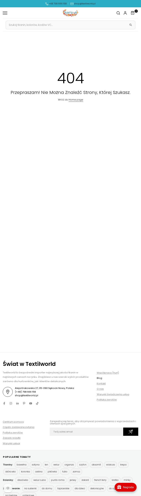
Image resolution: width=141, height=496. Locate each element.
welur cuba (39, 480)
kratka (115, 480)
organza (69, 464)
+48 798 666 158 (57, 3)
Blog (99, 378)
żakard (85, 480)
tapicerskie (63, 488)
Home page (76, 99)
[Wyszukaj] (130, 25)
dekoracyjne (97, 488)
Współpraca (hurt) (108, 372)
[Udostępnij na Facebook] (4, 403)
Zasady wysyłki (12, 438)
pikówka (52, 471)
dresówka (22, 480)
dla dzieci (80, 488)
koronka (25, 471)
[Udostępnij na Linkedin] (17, 403)
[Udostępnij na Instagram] (10, 403)
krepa (123, 464)
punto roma (57, 480)
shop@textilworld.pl (85, 3)
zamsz (76, 471)
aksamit (96, 464)
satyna (35, 464)
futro (64, 471)
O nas (100, 389)
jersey (73, 480)
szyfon (82, 464)
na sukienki (30, 488)
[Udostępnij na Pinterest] (24, 403)
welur (56, 464)
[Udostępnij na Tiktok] (37, 403)
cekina (38, 471)
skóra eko (10, 471)
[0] (133, 13)
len (46, 464)
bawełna (21, 464)
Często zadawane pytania (18, 427)
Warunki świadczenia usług (113, 394)
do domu (47, 488)
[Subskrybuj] (130, 432)
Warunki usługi (11, 443)
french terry (100, 480)
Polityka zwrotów (107, 399)
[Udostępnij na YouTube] (30, 403)
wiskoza (110, 464)
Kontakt (101, 383)
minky (127, 480)
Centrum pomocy (13, 422)
